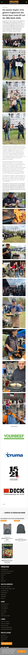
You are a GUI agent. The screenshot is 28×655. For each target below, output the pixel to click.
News (2, 577)
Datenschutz (4, 639)
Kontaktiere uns (4, 590)
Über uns (3, 575)
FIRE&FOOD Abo (5, 604)
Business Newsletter (6, 573)
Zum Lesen (3, 610)
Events (2, 579)
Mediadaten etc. (4, 569)
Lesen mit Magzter (5, 623)
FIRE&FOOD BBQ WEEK (6, 627)
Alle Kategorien (4, 608)
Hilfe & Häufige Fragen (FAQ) (8, 588)
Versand (3, 598)
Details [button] (12, 652)
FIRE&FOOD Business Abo (7, 571)
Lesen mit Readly (5, 621)
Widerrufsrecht (4, 637)
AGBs (2, 640)
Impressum (4, 635)
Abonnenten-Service (5, 586)
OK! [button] (21, 651)
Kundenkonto (4, 592)
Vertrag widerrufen (6, 643)
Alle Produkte (4, 606)
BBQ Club (3, 581)
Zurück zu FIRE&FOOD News (14, 513)
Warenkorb (3, 594)
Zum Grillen (4, 611)
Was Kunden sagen (5, 615)
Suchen (2, 613)
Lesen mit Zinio (4, 625)
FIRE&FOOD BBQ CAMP (6, 629)
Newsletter (3, 596)
